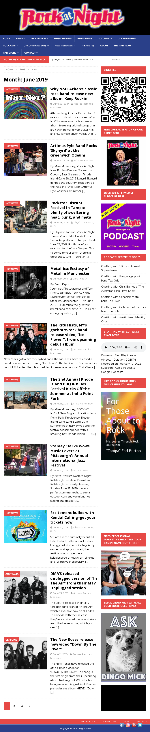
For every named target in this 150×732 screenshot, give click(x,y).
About (104, 45)
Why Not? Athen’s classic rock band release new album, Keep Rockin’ (73, 93)
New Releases (64, 45)
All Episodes (88, 721)
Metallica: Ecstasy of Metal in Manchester (70, 271)
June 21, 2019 (60, 654)
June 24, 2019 (60, 470)
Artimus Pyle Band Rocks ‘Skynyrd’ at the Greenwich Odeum (73, 150)
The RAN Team (122, 45)
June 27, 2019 (60, 278)
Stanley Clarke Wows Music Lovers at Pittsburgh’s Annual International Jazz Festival (70, 456)
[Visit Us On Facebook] (122, 725)
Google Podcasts (112, 372)
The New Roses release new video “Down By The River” (73, 644)
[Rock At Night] (75, 32)
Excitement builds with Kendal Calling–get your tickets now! (73, 517)
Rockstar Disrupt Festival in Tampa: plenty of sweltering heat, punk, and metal (71, 210)
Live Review (38, 38)
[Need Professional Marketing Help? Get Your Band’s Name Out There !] (123, 593)
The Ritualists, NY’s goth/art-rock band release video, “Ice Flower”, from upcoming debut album (73, 335)
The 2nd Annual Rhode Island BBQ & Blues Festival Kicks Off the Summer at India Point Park (71, 389)
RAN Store (9, 52)
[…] (95, 133)
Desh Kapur (80, 278)
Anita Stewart (81, 470)
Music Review (63, 38)
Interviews (84, 38)
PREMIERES (87, 45)
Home (6, 38)
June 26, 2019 (60, 349)
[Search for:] (128, 59)
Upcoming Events (35, 45)
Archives (142, 721)
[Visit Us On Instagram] (128, 725)
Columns (104, 38)
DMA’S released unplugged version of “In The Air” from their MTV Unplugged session (73, 580)
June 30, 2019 (61, 103)
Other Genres (127, 38)
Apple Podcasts (125, 367)
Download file (110, 355)
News (19, 38)
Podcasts (9, 45)
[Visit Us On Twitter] (140, 725)
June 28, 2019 (61, 222)
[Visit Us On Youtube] (134, 725)
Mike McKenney (83, 160)
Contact (29, 52)
